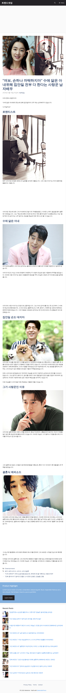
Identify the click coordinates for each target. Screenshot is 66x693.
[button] (55, 3)
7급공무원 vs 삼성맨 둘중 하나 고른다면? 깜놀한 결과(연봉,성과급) (30, 612)
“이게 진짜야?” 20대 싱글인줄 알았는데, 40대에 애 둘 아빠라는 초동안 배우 (29, 574)
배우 (6, 571)
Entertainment (10, 568)
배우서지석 (12, 571)
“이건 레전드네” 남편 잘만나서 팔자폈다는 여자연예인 (26, 633)
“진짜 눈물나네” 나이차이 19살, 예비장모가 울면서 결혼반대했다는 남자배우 (34, 653)
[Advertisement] (33, 18)
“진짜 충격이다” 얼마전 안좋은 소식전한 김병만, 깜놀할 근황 (24, 576)
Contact (40, 685)
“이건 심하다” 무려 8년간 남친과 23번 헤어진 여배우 (26, 673)
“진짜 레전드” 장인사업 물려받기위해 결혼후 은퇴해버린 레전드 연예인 (32, 660)
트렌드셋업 (7, 2)
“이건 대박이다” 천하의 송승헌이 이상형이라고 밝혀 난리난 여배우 (30, 666)
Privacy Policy (27, 685)
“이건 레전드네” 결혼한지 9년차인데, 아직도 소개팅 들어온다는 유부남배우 (33, 646)
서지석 (18, 571)
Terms (35, 685)
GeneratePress (41, 690)
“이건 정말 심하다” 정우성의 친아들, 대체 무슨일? (25, 619)
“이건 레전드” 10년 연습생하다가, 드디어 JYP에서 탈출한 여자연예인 (31, 640)
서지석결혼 (25, 571)
